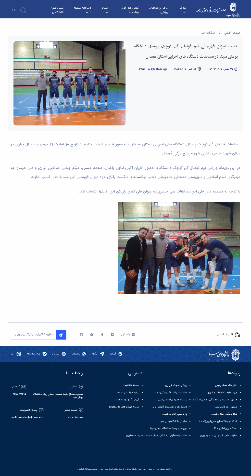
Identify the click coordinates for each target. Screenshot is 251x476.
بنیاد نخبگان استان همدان (224, 414)
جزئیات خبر (208, 33)
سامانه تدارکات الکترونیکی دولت (170, 393)
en (14, 10)
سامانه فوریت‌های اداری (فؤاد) (124, 407)
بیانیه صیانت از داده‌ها (128, 393)
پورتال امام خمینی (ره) (176, 385)
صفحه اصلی (232, 33)
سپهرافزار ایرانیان (84, 469)
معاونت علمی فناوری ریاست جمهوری (218, 436)
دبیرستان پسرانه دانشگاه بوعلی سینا (168, 428)
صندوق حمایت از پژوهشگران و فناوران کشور (214, 400)
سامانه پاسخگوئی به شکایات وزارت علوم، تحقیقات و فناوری (156, 436)
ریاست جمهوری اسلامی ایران (172, 400)
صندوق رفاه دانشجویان (225, 407)
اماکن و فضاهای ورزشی (158, 10)
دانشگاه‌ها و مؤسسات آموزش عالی (169, 407)
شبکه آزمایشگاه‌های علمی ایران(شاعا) (218, 421)
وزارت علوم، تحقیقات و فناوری (222, 393)
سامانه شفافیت (131, 385)
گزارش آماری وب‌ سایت (127, 400)
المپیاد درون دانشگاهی (57, 10)
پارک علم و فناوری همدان (174, 414)
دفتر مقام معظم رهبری (226, 385)
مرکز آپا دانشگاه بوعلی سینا (173, 421)
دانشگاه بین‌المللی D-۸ (225, 428)
